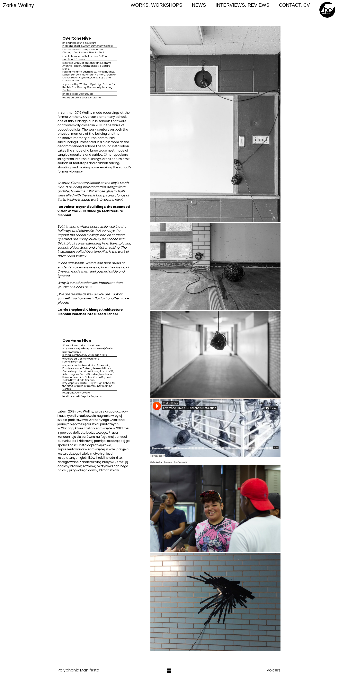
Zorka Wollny (156, 462)
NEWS (199, 5)
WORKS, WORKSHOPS (156, 5)
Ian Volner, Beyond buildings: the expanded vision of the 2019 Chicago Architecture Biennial (94, 210)
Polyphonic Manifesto (78, 670)
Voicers (273, 670)
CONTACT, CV (294, 5)
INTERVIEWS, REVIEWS (242, 5)
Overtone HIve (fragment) (175, 462)
